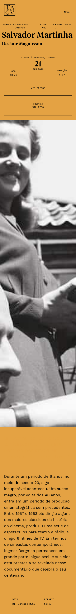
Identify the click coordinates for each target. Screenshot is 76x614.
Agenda (7, 24)
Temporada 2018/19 (21, 26)
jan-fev (45, 26)
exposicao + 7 (63, 26)
